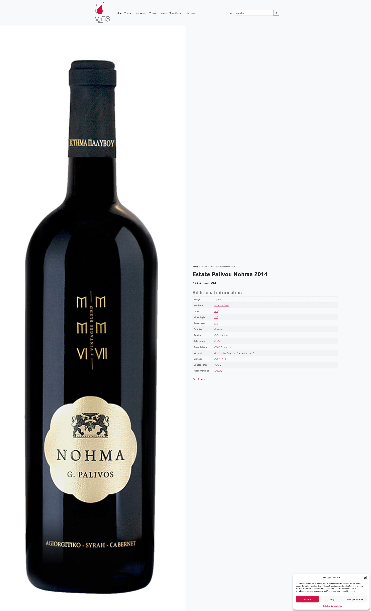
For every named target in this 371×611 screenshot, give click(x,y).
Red (216, 311)
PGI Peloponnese (223, 347)
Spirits (163, 12)
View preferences (355, 599)
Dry (216, 323)
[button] (365, 577)
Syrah (251, 352)
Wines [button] (127, 12)
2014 (223, 358)
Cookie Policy (324, 606)
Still (216, 317)
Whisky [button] (152, 12)
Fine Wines (140, 12)
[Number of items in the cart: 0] (231, 13)
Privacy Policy (336, 606)
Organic (218, 370)
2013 (216, 358)
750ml (217, 364)
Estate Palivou (221, 305)
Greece (218, 329)
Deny (331, 599)
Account (191, 12)
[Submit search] (276, 12)
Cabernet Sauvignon (237, 352)
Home (195, 266)
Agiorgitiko (219, 352)
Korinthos (219, 341)
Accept (307, 599)
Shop (119, 12)
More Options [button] (176, 12)
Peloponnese (221, 335)
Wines (204, 266)
